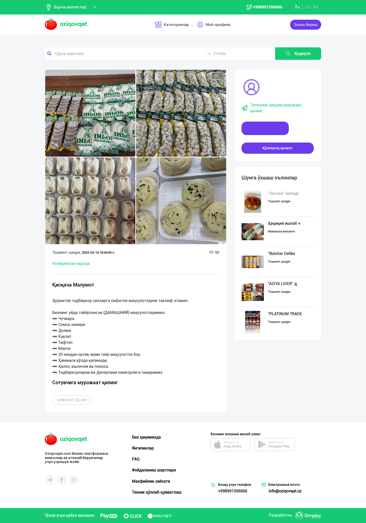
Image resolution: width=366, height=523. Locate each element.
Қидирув (302, 53)
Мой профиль (218, 24)
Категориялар (176, 24)
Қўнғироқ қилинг (277, 148)
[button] (218, 76)
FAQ (135, 459)
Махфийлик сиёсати (151, 481)
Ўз (297, 7)
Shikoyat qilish (71, 400)
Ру (316, 7)
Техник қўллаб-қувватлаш (157, 492)
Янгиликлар (143, 448)
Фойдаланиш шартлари (154, 470)
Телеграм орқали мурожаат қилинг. (276, 108)
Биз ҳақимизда (146, 437)
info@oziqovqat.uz (285, 491)
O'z (308, 7)
